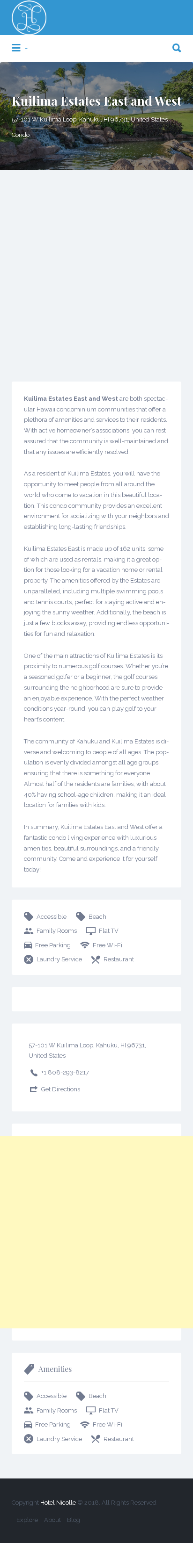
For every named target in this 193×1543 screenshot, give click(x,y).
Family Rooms (57, 930)
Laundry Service (59, 959)
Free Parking (53, 945)
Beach (97, 916)
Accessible (52, 916)
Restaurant (119, 959)
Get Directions (60, 1089)
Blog (73, 1519)
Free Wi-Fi (107, 945)
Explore (27, 1519)
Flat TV (109, 930)
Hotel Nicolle (58, 1502)
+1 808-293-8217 (65, 1072)
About (52, 1519)
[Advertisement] (96, 271)
